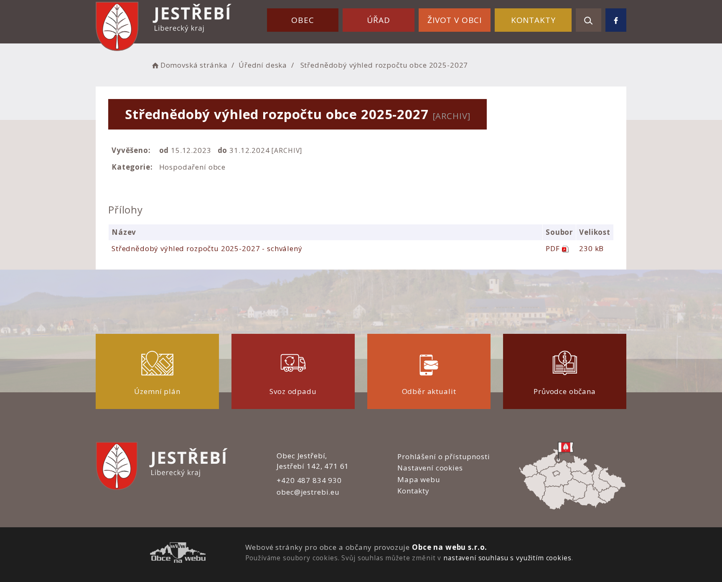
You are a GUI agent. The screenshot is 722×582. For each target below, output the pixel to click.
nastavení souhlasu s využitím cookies (507, 557)
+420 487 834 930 (309, 480)
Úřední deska (263, 65)
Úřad (378, 20)
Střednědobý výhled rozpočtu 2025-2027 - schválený (207, 248)
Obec (302, 20)
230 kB (591, 248)
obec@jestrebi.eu (308, 492)
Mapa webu (418, 479)
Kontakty (533, 20)
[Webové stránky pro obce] (178, 554)
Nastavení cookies (430, 468)
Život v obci (454, 20)
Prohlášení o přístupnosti (443, 456)
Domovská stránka (193, 65)
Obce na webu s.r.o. (449, 547)
